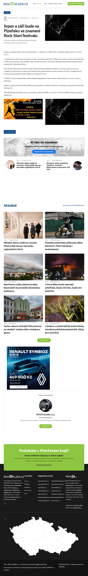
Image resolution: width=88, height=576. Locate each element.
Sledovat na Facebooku (44, 152)
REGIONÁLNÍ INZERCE (44, 465)
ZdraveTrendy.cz (77, 507)
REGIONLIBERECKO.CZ (45, 497)
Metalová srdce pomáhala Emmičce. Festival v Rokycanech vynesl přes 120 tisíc (58, 166)
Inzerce (26, 481)
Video (45, 3)
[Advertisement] (44, 187)
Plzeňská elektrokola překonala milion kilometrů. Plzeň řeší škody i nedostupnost (64, 246)
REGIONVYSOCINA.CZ (57, 484)
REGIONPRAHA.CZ (43, 491)
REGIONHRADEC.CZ (44, 500)
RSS (25, 493)
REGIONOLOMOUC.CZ (57, 494)
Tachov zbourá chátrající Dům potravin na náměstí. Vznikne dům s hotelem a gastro (22, 329)
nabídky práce (7, 492)
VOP (41, 564)
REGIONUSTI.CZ (43, 494)
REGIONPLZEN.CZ (13, 18)
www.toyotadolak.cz (46, 417)
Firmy (60, 3)
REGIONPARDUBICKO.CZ (58, 481)
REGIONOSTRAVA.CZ (57, 497)
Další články (43, 340)
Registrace (80, 3)
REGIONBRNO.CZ (56, 487)
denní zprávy (10, 485)
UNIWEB (79, 490)
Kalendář (51, 3)
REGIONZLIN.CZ (56, 491)
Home (34, 3)
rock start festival (9, 132)
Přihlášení (27, 484)
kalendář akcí (15, 490)
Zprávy (39, 3)
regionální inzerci (14, 497)
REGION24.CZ (55, 500)
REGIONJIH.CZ (42, 487)
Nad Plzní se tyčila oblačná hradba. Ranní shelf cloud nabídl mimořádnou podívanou (22, 287)
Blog (56, 3)
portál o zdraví (78, 505)
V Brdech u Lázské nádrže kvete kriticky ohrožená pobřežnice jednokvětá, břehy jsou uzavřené (64, 329)
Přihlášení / (73, 3)
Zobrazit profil (45, 426)
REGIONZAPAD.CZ (43, 484)
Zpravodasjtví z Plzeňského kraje (73, 205)
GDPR (37, 564)
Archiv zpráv (27, 490)
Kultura (7, 12)
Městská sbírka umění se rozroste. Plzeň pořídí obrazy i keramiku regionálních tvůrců (29, 165)
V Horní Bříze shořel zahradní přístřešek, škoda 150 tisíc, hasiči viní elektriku (63, 287)
